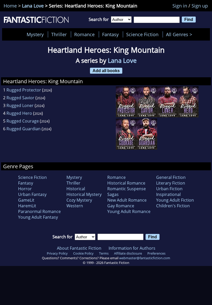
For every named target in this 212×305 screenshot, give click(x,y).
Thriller (59, 34)
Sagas (113, 194)
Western (74, 206)
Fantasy (110, 34)
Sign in (179, 6)
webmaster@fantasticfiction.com (144, 258)
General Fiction (171, 177)
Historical (75, 189)
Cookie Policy (83, 253)
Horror (25, 189)
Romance (84, 34)
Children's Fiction (173, 206)
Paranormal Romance (39, 211)
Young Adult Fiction (175, 200)
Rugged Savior (20, 98)
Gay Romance (120, 206)
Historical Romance (126, 183)
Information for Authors (132, 248)
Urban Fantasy (32, 194)
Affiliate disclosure (128, 253)
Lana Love (33, 6)
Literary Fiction (170, 183)
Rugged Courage (22, 121)
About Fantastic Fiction (79, 248)
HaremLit (27, 206)
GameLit (26, 200)
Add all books (106, 70)
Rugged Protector (23, 90)
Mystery (35, 34)
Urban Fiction (169, 189)
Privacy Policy (57, 253)
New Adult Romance (127, 200)
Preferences (156, 253)
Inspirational (168, 194)
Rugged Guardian (23, 129)
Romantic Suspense (126, 189)
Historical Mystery (84, 194)
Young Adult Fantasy (38, 217)
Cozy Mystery (79, 200)
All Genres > (180, 34)
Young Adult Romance (128, 211)
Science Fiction (142, 34)
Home (10, 6)
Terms (104, 253)
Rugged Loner (20, 105)
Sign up (200, 6)
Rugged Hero (19, 113)
